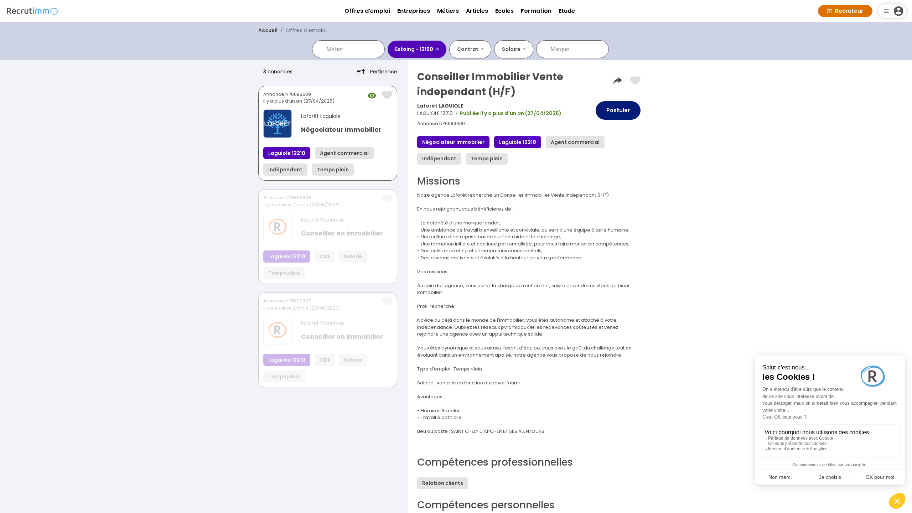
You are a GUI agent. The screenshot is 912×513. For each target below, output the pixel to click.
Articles (477, 11)
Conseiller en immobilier (342, 233)
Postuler (618, 110)
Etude (567, 11)
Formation (536, 11)
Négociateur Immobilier (341, 129)
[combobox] (353, 49)
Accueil (268, 30)
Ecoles (504, 11)
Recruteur (849, 11)
